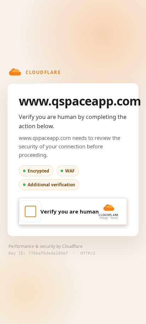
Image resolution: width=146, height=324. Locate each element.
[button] (73, 211)
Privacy (104, 218)
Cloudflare (72, 246)
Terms (114, 218)
